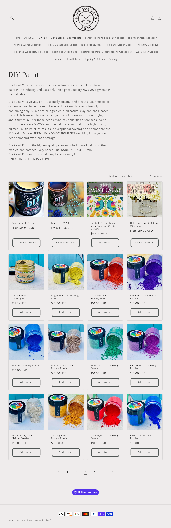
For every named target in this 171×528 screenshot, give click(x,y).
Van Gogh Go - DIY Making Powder (61, 437)
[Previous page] (58, 472)
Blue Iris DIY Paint (61, 223)
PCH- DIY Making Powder (26, 365)
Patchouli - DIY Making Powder (143, 367)
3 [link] (85, 472)
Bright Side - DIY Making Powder (65, 297)
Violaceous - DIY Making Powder (143, 297)
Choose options (26, 242)
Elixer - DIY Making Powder (141, 437)
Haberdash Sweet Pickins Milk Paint (144, 225)
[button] (12, 18)
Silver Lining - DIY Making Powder (22, 437)
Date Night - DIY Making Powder (104, 437)
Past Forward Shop (24, 520)
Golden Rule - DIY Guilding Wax (22, 297)
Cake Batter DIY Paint (24, 223)
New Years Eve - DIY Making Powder (62, 367)
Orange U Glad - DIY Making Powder (102, 297)
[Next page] (112, 472)
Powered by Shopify (43, 520)
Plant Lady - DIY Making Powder (104, 367)
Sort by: (113, 176)
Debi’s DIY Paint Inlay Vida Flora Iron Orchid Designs (103, 226)
